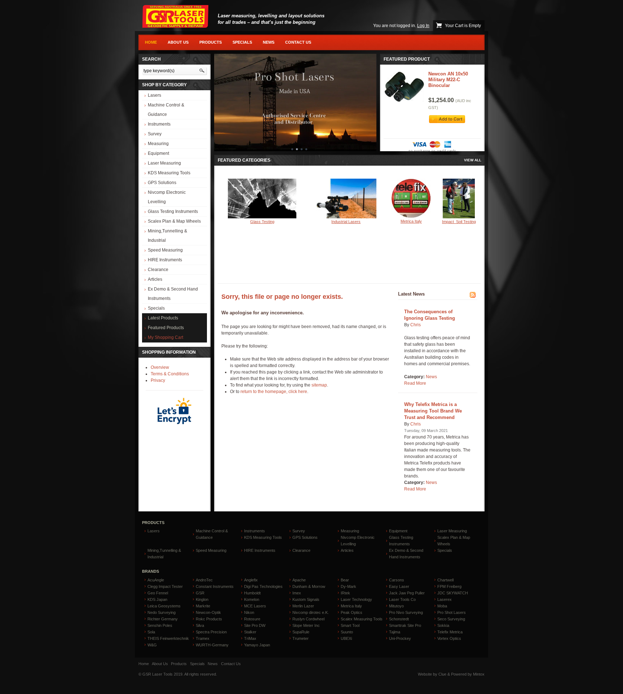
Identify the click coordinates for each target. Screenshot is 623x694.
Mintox (479, 674)
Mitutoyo (396, 606)
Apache (299, 580)
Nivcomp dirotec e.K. (310, 612)
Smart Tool (350, 625)
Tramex (202, 638)
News (268, 42)
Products (210, 42)
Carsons (396, 580)
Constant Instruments (215, 586)
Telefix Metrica (450, 632)
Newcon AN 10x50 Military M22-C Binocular (448, 79)
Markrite (203, 606)
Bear (345, 580)
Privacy (158, 380)
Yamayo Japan (257, 645)
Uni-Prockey (400, 638)
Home (151, 42)
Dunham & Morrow (308, 586)
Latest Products (163, 317)
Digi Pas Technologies (263, 586)
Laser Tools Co (402, 599)
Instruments (159, 124)
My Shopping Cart (165, 337)
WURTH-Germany (212, 645)
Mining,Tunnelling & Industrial (167, 235)
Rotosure (252, 619)
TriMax (250, 638)
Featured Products (166, 327)
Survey (155, 133)
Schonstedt (399, 619)
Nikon (249, 612)
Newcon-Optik (208, 612)
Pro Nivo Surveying (406, 612)
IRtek (345, 593)
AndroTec (204, 580)
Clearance (158, 269)
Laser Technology (356, 599)
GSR (200, 593)
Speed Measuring (165, 250)
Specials (242, 42)
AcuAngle (155, 580)
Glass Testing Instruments (173, 211)
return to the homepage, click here (273, 391)
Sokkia (443, 625)
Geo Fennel (157, 593)
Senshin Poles (159, 625)
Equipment (158, 153)
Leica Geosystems (164, 606)
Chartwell (445, 580)
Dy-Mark (348, 586)
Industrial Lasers (346, 221)
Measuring (158, 143)
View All (472, 160)
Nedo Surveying (161, 612)
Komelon (251, 599)
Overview (160, 367)
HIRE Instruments (165, 259)
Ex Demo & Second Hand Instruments (173, 294)
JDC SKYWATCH (452, 593)
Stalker (250, 632)
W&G (152, 645)
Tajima (394, 632)
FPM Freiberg (449, 586)
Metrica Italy (411, 221)
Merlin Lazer (303, 606)
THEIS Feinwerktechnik (168, 638)
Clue (442, 674)
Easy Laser (399, 586)
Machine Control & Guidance (166, 109)
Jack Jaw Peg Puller (407, 593)
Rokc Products (209, 619)
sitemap (319, 385)
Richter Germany (162, 619)
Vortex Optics (449, 638)
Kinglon (202, 599)
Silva (200, 625)
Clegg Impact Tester (165, 586)
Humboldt (252, 593)
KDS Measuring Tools (169, 172)
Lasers (154, 95)
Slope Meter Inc (306, 625)
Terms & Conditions (170, 373)
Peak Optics (351, 612)
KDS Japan (157, 599)
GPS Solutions (162, 182)
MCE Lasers (255, 606)
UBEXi (346, 638)
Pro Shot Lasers (451, 612)
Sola (151, 632)
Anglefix (251, 580)
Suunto (347, 632)
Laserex (444, 599)
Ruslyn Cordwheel (308, 619)
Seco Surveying (451, 619)
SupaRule (300, 632)
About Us (178, 42)
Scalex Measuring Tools (362, 619)
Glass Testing (262, 221)
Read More (415, 383)
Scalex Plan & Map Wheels (174, 221)
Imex (296, 593)
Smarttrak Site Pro (405, 625)
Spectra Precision (211, 632)
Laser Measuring (164, 163)
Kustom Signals (305, 599)
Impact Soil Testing (459, 221)
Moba (442, 606)
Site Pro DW (254, 625)
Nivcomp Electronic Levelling (167, 197)
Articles (155, 279)
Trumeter (300, 638)
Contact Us (298, 42)
